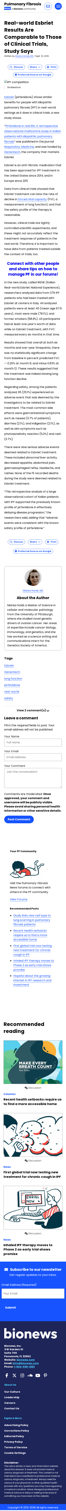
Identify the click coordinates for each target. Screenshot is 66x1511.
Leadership (11, 1397)
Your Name (11, 736)
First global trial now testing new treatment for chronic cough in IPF (32, 950)
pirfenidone (12, 685)
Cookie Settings (15, 1453)
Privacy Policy (13, 1442)
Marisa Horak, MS (24, 56)
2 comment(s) (31, 710)
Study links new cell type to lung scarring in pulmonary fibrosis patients (32, 919)
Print (52, 67)
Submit (10, 1308)
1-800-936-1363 (24, 1366)
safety (8, 698)
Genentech (12, 152)
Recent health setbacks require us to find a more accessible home (30, 935)
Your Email (11, 751)
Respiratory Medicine (19, 147)
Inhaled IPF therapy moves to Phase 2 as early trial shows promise (33, 965)
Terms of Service (15, 1447)
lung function (13, 679)
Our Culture (12, 1392)
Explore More (13, 1418)
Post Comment (19, 819)
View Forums (18, 899)
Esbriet (9, 97)
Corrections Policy (16, 1430)
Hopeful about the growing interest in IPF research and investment (32, 980)
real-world (11, 692)
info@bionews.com (26, 1363)
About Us (10, 1385)
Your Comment (14, 766)
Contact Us (11, 1408)
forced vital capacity (32, 199)
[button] (48, 6)
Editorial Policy (14, 1436)
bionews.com (26, 1360)
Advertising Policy (16, 1425)
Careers (9, 1403)
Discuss (17, 67)
